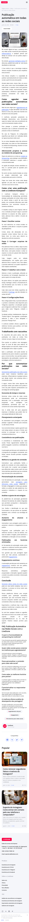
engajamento (13, 557)
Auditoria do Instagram (8, 905)
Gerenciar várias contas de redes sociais (14, 584)
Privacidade (5, 885)
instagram (15, 754)
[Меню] (27, 2)
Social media (7, 28)
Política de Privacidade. (8, 917)
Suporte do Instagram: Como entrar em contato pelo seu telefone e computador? (13, 811)
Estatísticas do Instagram (8, 865)
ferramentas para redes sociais (14, 718)
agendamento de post (14, 711)
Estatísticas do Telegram (8, 869)
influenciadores (6, 53)
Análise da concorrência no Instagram (12, 898)
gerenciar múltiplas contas (17, 61)
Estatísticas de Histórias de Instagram (12, 900)
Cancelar (7, 920)
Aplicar (2, 920)
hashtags (12, 292)
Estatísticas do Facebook (8, 872)
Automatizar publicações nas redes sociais (14, 372)
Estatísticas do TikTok (8, 867)
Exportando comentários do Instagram (12, 903)
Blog (11, 8)
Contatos (4, 890)
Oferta (3, 882)
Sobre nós (4, 880)
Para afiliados (5, 887)
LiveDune (10, 725)
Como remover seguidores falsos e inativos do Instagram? (14, 771)
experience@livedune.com (11, 854)
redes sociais (7, 757)
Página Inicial (5, 8)
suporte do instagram (9, 793)
